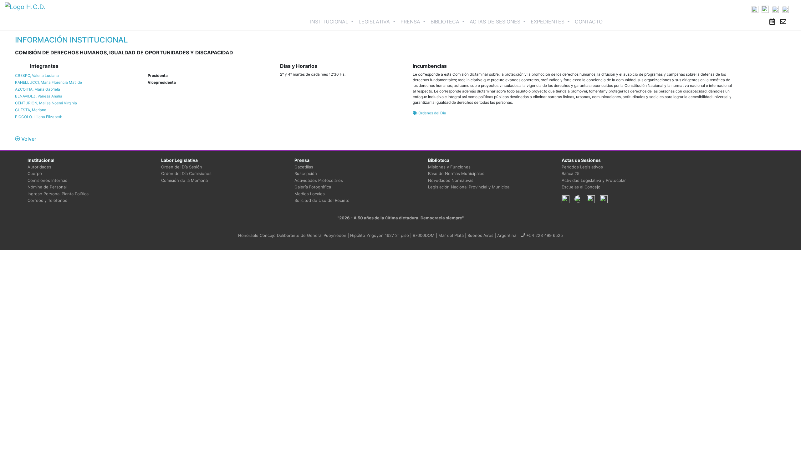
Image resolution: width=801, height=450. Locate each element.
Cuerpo (35, 173)
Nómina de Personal (47, 186)
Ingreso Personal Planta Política (58, 193)
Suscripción (305, 173)
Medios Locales (309, 193)
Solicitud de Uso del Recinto (321, 200)
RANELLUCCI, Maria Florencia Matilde (48, 82)
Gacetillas (303, 166)
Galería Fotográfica (312, 186)
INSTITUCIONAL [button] (333, 21)
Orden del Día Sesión (181, 166)
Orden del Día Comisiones (186, 173)
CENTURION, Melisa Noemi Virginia (46, 103)
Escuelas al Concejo (581, 186)
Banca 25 (570, 173)
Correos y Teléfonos (47, 200)
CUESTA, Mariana (30, 110)
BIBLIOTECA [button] (446, 21)
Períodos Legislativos (582, 166)
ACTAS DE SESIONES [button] (496, 21)
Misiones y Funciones (449, 166)
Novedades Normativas (450, 180)
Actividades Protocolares (318, 180)
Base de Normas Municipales (456, 173)
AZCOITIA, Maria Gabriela (37, 89)
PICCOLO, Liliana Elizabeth (38, 116)
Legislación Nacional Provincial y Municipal (469, 186)
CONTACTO (589, 21)
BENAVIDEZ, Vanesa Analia (38, 96)
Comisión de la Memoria (184, 180)
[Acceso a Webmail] (783, 21)
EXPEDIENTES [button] (548, 21)
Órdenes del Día (431, 113)
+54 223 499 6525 (544, 235)
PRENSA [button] (411, 21)
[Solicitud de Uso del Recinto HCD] (772, 21)
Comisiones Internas (47, 180)
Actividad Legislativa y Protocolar (594, 180)
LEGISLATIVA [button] (375, 21)
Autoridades (39, 166)
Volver (28, 139)
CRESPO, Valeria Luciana (37, 75)
